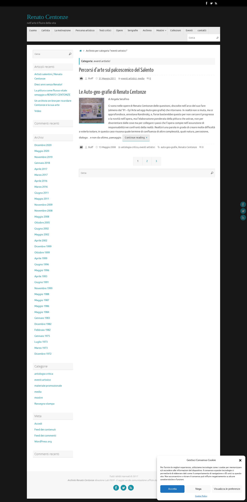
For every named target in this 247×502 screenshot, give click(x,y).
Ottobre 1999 (42, 252)
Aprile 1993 (40, 276)
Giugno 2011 (41, 193)
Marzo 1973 (41, 348)
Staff (90, 78)
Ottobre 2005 (42, 222)
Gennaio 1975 (42, 336)
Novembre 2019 (43, 157)
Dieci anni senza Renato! (48, 84)
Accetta (172, 488)
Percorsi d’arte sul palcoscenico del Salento (116, 70)
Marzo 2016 (41, 187)
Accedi (38, 423)
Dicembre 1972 (42, 353)
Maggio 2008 (41, 216)
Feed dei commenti (45, 435)
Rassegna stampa (44, 403)
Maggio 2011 (41, 198)
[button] (240, 460)
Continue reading (135, 137)
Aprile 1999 (40, 258)
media (141, 78)
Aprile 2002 (40, 240)
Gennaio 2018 (42, 163)
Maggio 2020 (41, 151)
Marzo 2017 (41, 175)
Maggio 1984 (41, 312)
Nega (198, 488)
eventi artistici (129, 78)
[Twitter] (211, 3)
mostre (38, 397)
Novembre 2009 (43, 204)
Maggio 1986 (41, 306)
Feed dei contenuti (45, 429)
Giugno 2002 (41, 228)
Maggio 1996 (41, 270)
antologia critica (129, 147)
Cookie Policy (201, 496)
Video (37, 111)
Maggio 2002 (41, 234)
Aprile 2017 (40, 169)
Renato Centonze (47, 16)
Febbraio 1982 (42, 330)
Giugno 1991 (41, 282)
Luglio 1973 (41, 342)
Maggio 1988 (41, 294)
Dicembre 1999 (42, 246)
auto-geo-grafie (169, 147)
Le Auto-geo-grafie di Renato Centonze (112, 92)
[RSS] (216, 3)
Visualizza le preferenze (227, 488)
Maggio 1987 (41, 300)
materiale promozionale (48, 385)
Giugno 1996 (41, 264)
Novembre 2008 (43, 210)
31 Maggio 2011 (107, 78)
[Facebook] (206, 3)
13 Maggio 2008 (107, 147)
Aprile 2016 (40, 181)
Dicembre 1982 (42, 324)
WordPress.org (43, 441)
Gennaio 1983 (42, 318)
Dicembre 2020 (42, 145)
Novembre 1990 (43, 288)
